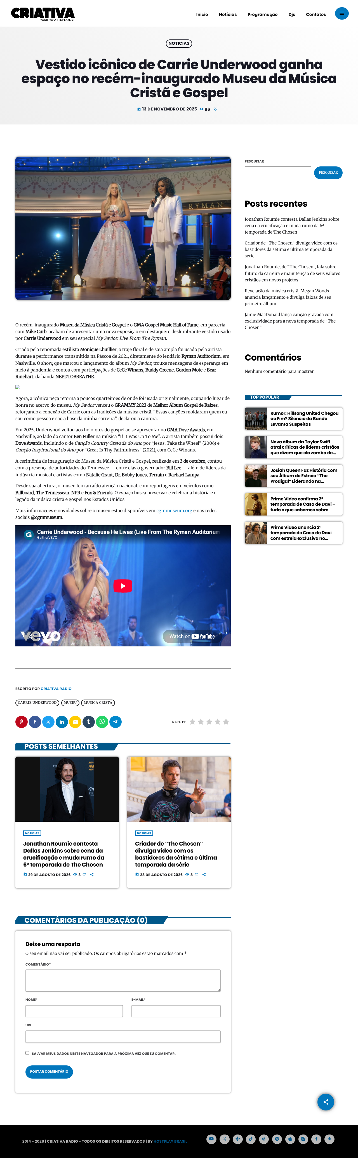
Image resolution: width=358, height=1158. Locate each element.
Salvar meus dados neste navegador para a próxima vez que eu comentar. (104, 1053)
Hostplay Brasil (170, 1141)
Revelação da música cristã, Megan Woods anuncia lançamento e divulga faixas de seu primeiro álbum (288, 297)
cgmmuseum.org (174, 511)
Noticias (179, 44)
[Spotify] (277, 1139)
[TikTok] (251, 1139)
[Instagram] (303, 1139)
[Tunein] (238, 1139)
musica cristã (98, 703)
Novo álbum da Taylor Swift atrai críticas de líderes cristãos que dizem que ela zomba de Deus (304, 450)
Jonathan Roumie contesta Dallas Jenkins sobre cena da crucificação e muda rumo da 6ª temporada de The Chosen (63, 854)
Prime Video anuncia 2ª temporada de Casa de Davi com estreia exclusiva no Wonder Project (301, 535)
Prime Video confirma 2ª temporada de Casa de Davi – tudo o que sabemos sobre (302, 504)
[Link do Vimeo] (43, 13)
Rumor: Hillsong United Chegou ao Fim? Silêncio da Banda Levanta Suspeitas (304, 418)
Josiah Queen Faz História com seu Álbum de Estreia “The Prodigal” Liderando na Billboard (303, 478)
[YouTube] (211, 1139)
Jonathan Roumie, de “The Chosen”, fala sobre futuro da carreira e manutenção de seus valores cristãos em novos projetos (292, 273)
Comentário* (38, 964)
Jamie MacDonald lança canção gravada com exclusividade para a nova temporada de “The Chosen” (290, 321)
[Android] (329, 1139)
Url (28, 1025)
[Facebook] (316, 1139)
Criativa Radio (56, 688)
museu (70, 703)
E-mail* (138, 999)
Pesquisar (254, 161)
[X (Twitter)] (225, 1139)
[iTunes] (290, 1139)
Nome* (31, 999)
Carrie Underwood (37, 703)
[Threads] (264, 1139)
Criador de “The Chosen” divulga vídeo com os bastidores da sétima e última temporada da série (176, 854)
